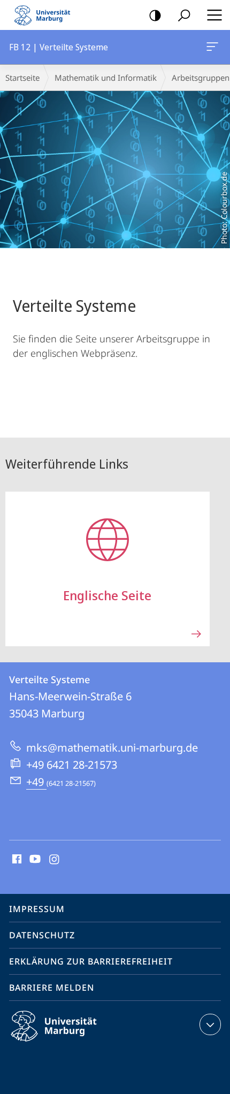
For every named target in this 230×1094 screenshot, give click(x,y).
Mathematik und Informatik (106, 77)
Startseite (22, 77)
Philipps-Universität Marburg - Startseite (45, 15)
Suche (184, 15)
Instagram (55, 859)
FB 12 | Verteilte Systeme (214, 47)
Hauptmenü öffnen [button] (214, 15)
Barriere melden (51, 987)
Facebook (15, 859)
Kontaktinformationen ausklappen (210, 1024)
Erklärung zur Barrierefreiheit (91, 961)
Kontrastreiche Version (155, 15)
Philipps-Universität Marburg (72, 1043)
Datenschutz (42, 935)
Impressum (37, 909)
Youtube (34, 859)
